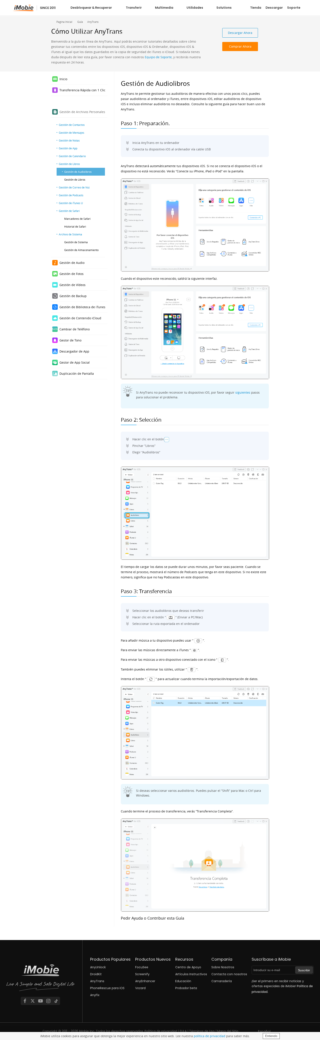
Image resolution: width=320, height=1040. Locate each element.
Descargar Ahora (240, 33)
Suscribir (304, 970)
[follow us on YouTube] (40, 1001)
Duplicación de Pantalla (76, 373)
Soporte (293, 7)
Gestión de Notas (69, 140)
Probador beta (186, 988)
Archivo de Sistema (70, 234)
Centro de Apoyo (188, 967)
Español (264, 1031)
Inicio (63, 79)
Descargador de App (74, 351)
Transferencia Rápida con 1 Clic (82, 90)
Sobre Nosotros (222, 967)
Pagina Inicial (64, 21)
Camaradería (221, 981)
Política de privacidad (161, 1031)
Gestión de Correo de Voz (74, 187)
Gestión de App (68, 148)
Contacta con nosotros (229, 974)
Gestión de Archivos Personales (82, 112)
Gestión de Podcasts (71, 195)
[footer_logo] (40, 979)
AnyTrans (93, 21)
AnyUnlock (98, 967)
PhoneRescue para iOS (107, 988)
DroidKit (96, 974)
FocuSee (141, 967)
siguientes (242, 392)
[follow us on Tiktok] (56, 1001)
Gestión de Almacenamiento (81, 250)
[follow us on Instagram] (48, 1001)
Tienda (255, 7)
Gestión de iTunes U (71, 203)
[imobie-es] (34, 8)
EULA (183, 1031)
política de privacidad (209, 1036)
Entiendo (271, 1036)
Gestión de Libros (69, 164)
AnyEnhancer (145, 981)
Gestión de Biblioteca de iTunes (82, 307)
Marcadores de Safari (77, 218)
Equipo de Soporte (158, 57)
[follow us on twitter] (32, 1001)
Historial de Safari (75, 226)
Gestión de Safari (69, 211)
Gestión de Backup (73, 296)
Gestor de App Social (74, 362)
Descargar (274, 7)
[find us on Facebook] (25, 1001)
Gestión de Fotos (71, 274)
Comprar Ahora (240, 46)
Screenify (142, 974)
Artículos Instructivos (191, 974)
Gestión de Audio (71, 263)
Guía (80, 21)
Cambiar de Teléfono (74, 329)
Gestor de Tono (70, 340)
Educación (183, 981)
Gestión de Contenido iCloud (80, 318)
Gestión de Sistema (76, 242)
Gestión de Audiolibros (78, 171)
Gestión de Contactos (72, 124)
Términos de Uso (202, 1031)
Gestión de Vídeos (72, 285)
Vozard (140, 988)
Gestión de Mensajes (71, 132)
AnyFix (94, 995)
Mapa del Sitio (227, 1031)
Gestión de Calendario (72, 156)
